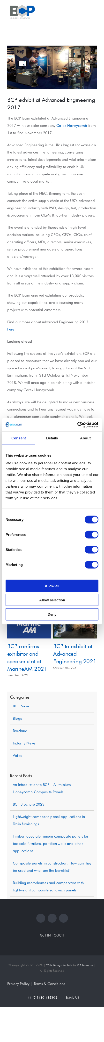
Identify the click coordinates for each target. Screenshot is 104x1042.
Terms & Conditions (49, 1001)
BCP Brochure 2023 (29, 821)
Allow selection (52, 600)
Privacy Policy (18, 1001)
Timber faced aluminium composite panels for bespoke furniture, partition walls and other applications (50, 860)
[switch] (91, 534)
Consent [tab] (18, 438)
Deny (52, 614)
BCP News (21, 723)
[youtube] (63, 935)
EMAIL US (72, 1015)
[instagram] (52, 935)
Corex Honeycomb (71, 125)
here (11, 329)
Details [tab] (52, 438)
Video (17, 773)
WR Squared (85, 982)
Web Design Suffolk (59, 982)
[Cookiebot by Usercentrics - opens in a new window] (77, 424)
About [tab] (85, 438)
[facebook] (40, 935)
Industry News (24, 760)
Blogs (17, 736)
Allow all (52, 586)
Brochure (20, 748)
